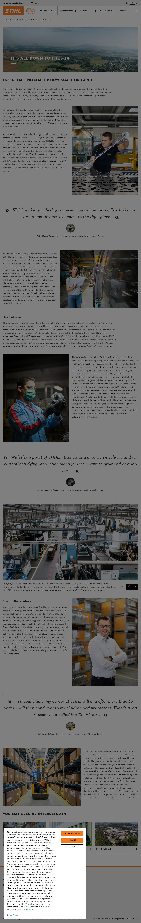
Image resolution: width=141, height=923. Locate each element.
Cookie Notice (29, 909)
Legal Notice (13, 915)
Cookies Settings (72, 847)
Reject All (72, 840)
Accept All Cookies (72, 833)
